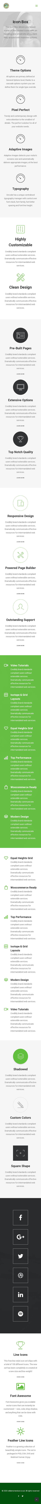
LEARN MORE (20, 374)
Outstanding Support (20, 620)
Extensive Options (20, 400)
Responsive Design (20, 516)
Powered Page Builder (20, 568)
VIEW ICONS (20, 1377)
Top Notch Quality (20, 452)
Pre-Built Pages (20, 348)
